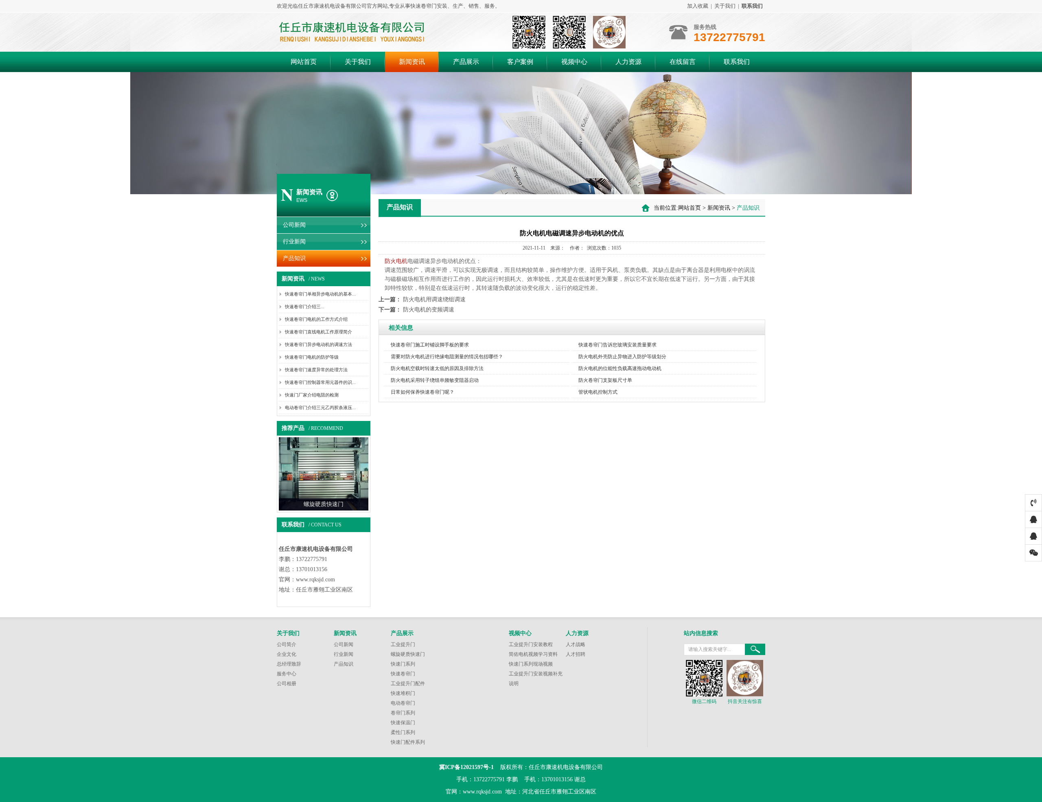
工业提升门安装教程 (531, 644)
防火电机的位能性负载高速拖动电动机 (619, 368)
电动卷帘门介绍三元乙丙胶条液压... (320, 407)
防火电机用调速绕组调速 (434, 299)
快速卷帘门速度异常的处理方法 (316, 369)
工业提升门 (403, 644)
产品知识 (294, 258)
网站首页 (304, 61)
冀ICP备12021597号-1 (466, 767)
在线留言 (683, 61)
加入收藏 (697, 6)
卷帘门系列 (403, 713)
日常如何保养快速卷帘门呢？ (422, 392)
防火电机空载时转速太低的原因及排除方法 (437, 368)
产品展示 (466, 61)
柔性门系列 (403, 732)
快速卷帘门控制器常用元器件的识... (320, 382)
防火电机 (396, 261)
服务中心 (286, 674)
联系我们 (737, 61)
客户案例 (520, 61)
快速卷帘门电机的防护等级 (312, 357)
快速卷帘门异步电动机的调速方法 (318, 344)
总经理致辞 (289, 664)
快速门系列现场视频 (531, 664)
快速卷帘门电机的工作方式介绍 (316, 319)
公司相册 (286, 683)
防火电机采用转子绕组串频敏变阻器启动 (435, 380)
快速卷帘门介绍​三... (304, 306)
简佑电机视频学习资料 (533, 654)
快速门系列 (403, 664)
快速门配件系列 (408, 742)
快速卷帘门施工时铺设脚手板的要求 (430, 345)
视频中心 (574, 61)
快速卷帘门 (403, 674)
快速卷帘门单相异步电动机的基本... (320, 293)
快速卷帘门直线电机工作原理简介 (318, 331)
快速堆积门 (403, 693)
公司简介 (286, 644)
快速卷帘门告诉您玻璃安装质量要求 (617, 345)
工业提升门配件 (408, 683)
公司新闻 (294, 225)
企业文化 (286, 654)
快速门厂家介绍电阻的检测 (312, 394)
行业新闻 (294, 242)
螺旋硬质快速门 (408, 654)
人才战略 (575, 644)
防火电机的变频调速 (428, 310)
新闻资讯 (412, 61)
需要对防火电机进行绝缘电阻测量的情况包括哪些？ (447, 356)
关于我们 (725, 6)
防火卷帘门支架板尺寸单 (605, 380)
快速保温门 (403, 722)
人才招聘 (575, 654)
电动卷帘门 (403, 703)
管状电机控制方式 (597, 392)
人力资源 (628, 61)
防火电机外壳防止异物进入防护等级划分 (622, 356)
